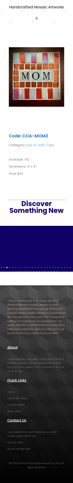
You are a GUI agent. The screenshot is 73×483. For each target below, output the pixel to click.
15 (41, 267)
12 (32, 267)
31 (30, 271)
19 (53, 267)
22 (61, 267)
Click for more (36, 259)
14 (38, 267)
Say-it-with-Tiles (40, 145)
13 (35, 267)
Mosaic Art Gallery (17, 398)
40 (56, 271)
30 (28, 271)
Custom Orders (16, 404)
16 (44, 267)
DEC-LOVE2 (18, 240)
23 (64, 267)
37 (48, 271)
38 (51, 271)
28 (22, 271)
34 (39, 271)
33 (36, 271)
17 (47, 267)
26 (16, 271)
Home (10, 392)
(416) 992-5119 (22, 449)
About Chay (14, 411)
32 (33, 271)
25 (70, 267)
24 (67, 267)
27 (19, 271)
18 (50, 267)
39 (53, 271)
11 (30, 267)
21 (58, 267)
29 (25, 271)
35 (42, 271)
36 (45, 271)
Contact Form (15, 442)
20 (56, 267)
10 (27, 267)
